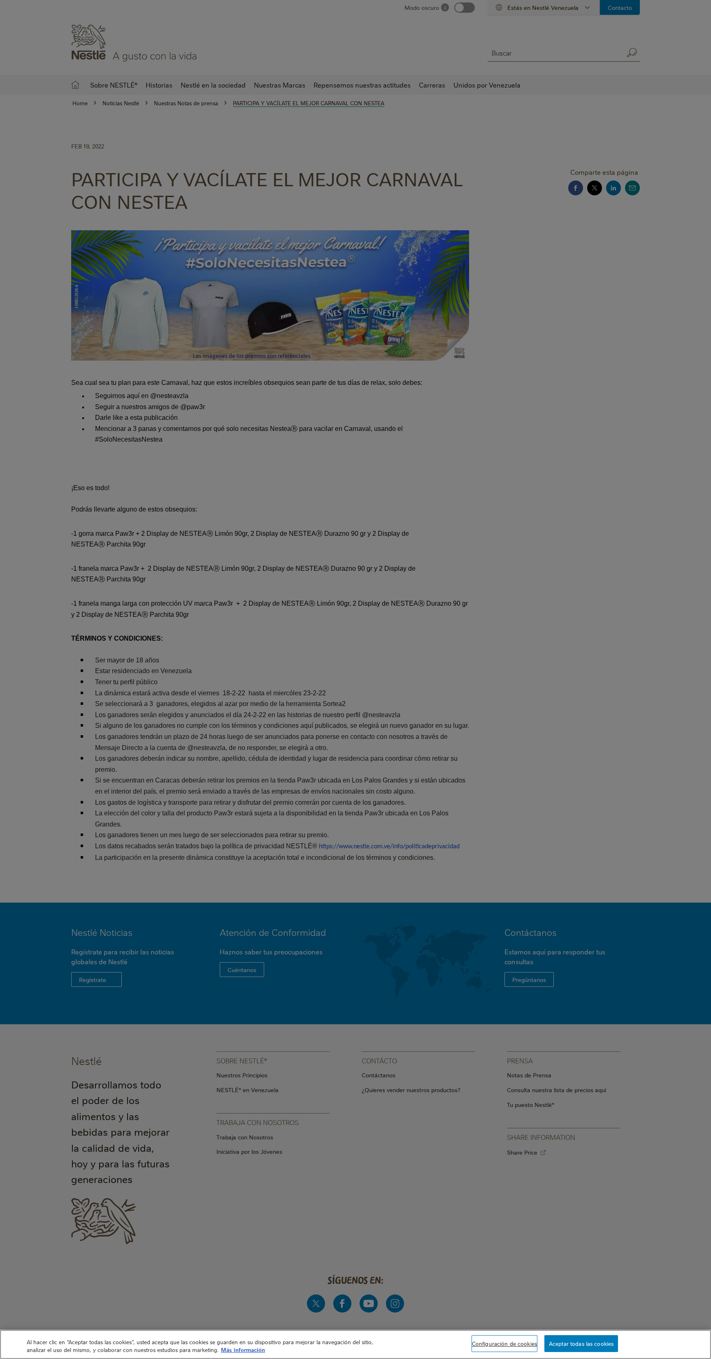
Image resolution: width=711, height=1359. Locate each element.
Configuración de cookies (504, 1343)
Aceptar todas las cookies (581, 1343)
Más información (243, 1350)
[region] (355, 1344)
